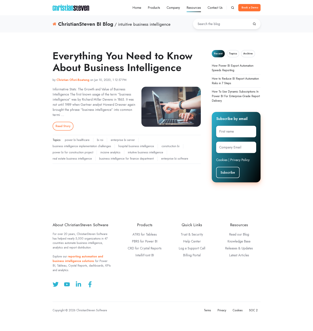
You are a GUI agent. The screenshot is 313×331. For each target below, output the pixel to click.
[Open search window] (232, 7)
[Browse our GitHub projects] (78, 284)
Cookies (221, 160)
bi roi (100, 140)
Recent (218, 53)
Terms (207, 310)
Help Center (192, 241)
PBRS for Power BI (145, 241)
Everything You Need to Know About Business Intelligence (122, 61)
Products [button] (154, 7)
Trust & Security (192, 234)
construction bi (170, 146)
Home (136, 7)
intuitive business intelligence (145, 152)
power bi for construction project (73, 152)
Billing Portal (192, 255)
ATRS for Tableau (144, 234)
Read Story (63, 126)
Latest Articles (239, 255)
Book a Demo (250, 7)
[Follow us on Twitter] (56, 284)
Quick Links (192, 225)
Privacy (221, 310)
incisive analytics (110, 152)
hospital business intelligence (136, 146)
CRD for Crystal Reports (145, 248)
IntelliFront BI (144, 255)
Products (144, 225)
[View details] (90, 284)
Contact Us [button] (215, 7)
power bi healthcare (77, 140)
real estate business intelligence (72, 158)
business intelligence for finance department (126, 158)
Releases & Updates (239, 248)
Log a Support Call (192, 248)
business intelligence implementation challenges (82, 146)
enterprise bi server (123, 140)
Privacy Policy (240, 160)
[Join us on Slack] (67, 284)
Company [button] (173, 7)
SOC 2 (253, 310)
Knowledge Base (239, 241)
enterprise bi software (174, 158)
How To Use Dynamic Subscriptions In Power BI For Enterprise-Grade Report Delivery (236, 96)
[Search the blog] (254, 24)
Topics (233, 53)
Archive (248, 53)
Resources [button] (194, 7)
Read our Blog (239, 234)
